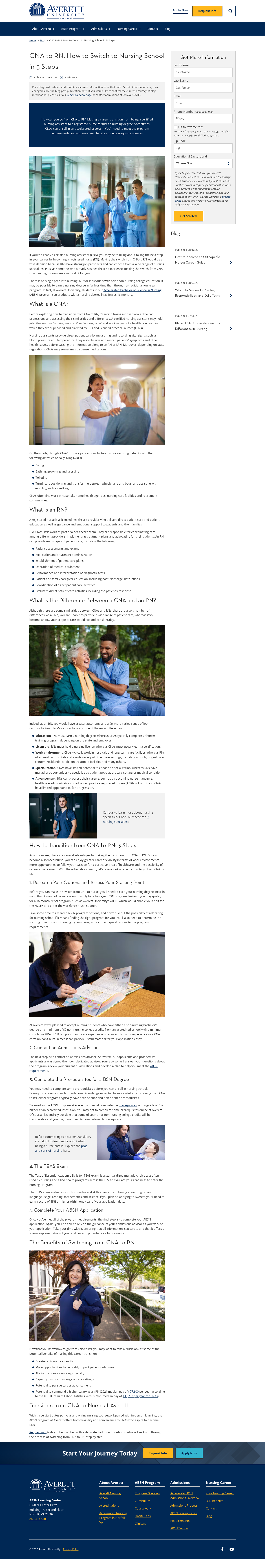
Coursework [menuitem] (143, 1508)
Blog (42, 40)
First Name (181, 65)
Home (32, 40)
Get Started (188, 216)
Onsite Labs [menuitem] (143, 1516)
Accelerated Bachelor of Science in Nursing (132, 290)
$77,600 (133, 1392)
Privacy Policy (71, 1549)
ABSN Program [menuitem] (71, 29)
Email (177, 96)
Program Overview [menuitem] (147, 1493)
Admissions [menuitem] (99, 29)
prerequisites (128, 1105)
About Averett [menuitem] (41, 29)
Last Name (181, 81)
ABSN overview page (79, 95)
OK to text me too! (190, 127)
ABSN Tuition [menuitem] (179, 1528)
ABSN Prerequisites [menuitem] (183, 1513)
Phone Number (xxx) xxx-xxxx (193, 112)
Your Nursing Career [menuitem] (220, 1493)
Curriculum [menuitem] (142, 1501)
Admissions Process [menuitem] (184, 1506)
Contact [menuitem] (152, 29)
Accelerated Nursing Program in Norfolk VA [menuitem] (113, 1518)
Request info (38, 1432)
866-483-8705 (38, 1519)
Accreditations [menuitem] (109, 1506)
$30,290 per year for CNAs (140, 1396)
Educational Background (190, 156)
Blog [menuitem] (168, 29)
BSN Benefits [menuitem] (214, 1501)
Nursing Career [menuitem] (127, 29)
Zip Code (180, 141)
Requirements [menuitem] (180, 1521)
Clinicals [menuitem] (140, 1524)
